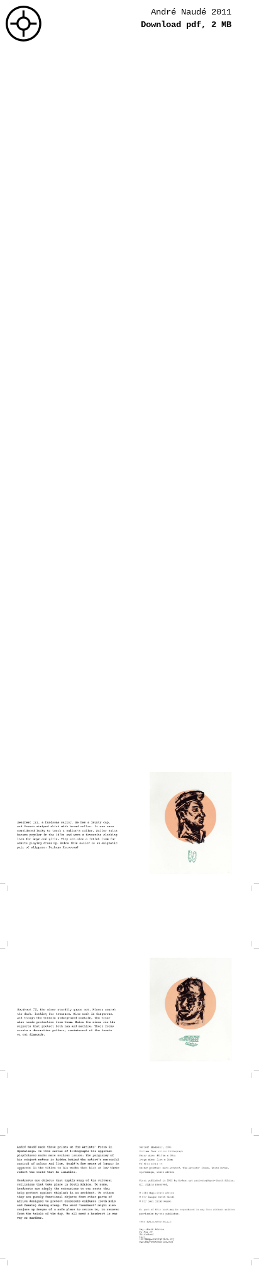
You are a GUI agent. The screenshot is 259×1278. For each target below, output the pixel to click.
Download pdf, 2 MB (186, 25)
